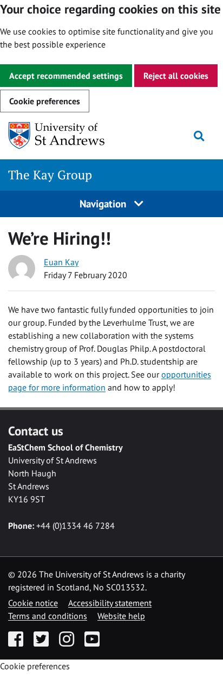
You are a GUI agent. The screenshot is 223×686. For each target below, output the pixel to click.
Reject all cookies (175, 75)
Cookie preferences (44, 101)
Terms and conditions (47, 615)
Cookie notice (33, 602)
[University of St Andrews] (63, 135)
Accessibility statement (110, 602)
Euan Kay (61, 262)
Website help (121, 615)
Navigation (104, 203)
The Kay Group (50, 174)
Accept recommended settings (66, 75)
